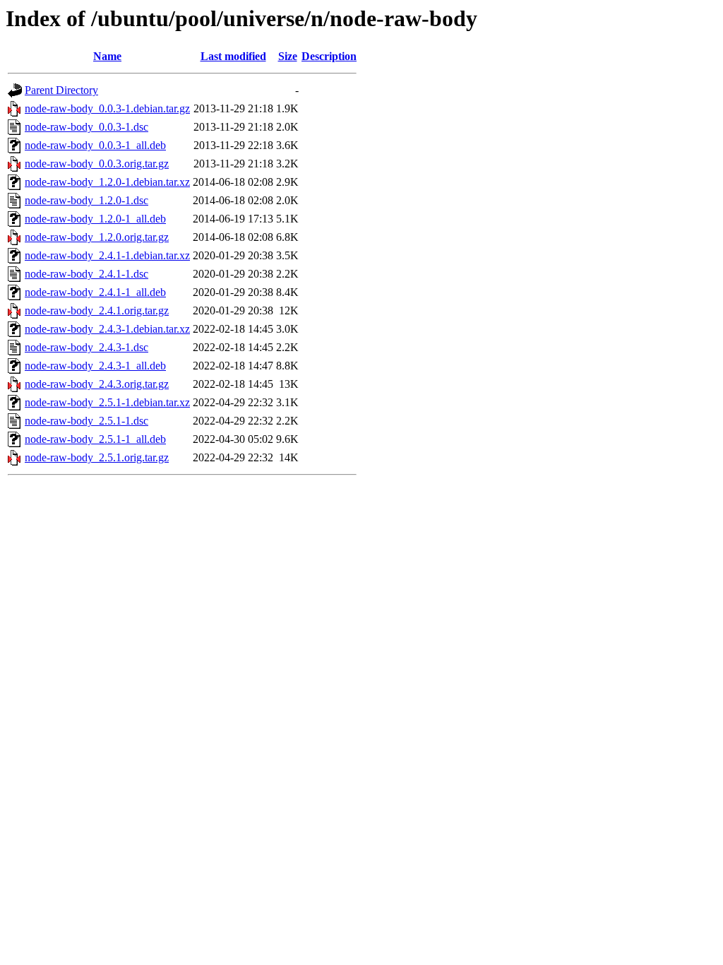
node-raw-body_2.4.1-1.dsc (86, 274)
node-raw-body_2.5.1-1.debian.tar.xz (107, 402)
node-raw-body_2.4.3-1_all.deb (95, 366)
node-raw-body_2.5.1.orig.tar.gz (97, 457)
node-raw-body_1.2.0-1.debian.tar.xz (107, 182)
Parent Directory (61, 90)
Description (329, 56)
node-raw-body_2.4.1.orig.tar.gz (97, 310)
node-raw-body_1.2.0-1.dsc (86, 200)
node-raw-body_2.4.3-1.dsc (86, 347)
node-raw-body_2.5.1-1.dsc (86, 421)
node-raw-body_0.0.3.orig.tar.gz (97, 164)
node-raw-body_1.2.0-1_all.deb (95, 219)
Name (107, 56)
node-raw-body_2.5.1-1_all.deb (95, 439)
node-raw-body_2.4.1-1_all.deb (95, 292)
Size (287, 56)
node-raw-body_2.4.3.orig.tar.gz (97, 384)
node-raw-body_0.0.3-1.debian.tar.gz (107, 108)
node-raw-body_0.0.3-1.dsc (86, 127)
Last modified (233, 56)
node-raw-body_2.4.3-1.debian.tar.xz (107, 329)
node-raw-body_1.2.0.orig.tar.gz (97, 237)
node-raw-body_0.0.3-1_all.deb (95, 145)
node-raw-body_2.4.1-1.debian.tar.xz (107, 255)
